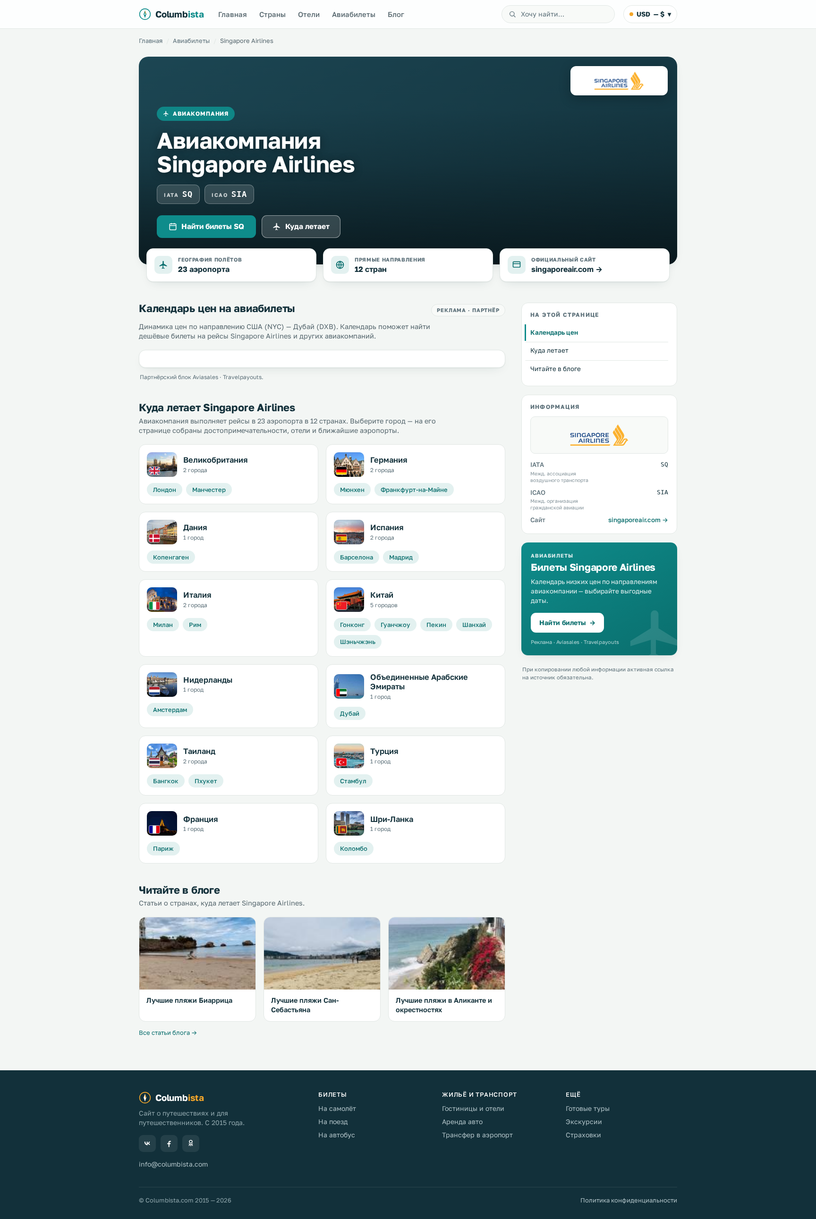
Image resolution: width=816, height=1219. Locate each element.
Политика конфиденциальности (628, 1200)
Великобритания (215, 460)
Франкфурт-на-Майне (414, 489)
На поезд (333, 1121)
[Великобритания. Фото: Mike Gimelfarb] (162, 464)
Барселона (356, 557)
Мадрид (401, 557)
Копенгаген (171, 557)
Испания (387, 527)
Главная (232, 14)
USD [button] (654, 14)
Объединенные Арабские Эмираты (419, 682)
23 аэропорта (204, 269)
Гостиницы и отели (473, 1108)
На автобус (336, 1135)
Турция (384, 751)
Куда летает (307, 226)
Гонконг (352, 624)
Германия (389, 460)
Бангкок (165, 781)
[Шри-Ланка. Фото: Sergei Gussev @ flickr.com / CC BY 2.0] (349, 823)
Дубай (349, 713)
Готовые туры (588, 1108)
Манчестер (209, 489)
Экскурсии (584, 1121)
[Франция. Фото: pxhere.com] (162, 823)
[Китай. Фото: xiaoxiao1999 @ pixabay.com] (349, 599)
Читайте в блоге (555, 368)
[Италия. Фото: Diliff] (162, 599)
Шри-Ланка (391, 819)
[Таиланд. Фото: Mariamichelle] (162, 756)
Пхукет (206, 781)
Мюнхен (352, 489)
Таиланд (199, 751)
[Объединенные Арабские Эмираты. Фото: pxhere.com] (349, 686)
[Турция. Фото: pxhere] (349, 756)
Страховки (583, 1135)
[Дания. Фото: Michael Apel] (162, 532)
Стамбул (353, 781)
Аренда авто (462, 1121)
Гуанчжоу (395, 624)
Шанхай (474, 624)
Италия (197, 595)
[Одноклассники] (190, 1143)
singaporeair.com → (567, 269)
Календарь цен (554, 332)
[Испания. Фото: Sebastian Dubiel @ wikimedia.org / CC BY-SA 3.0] (349, 532)
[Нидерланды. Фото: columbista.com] (162, 684)
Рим (195, 624)
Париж (163, 848)
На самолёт (337, 1108)
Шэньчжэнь (357, 641)
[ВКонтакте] (147, 1143)
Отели (309, 14)
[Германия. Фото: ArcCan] (349, 464)
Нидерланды (207, 680)
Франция (200, 819)
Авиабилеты (353, 14)
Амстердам (170, 709)
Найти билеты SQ (212, 226)
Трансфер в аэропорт (477, 1135)
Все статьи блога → (168, 1032)
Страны (272, 14)
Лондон (164, 489)
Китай (381, 595)
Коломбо (353, 848)
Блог (396, 14)
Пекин (436, 624)
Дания (195, 527)
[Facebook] (169, 1143)
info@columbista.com (173, 1164)
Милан (163, 624)
